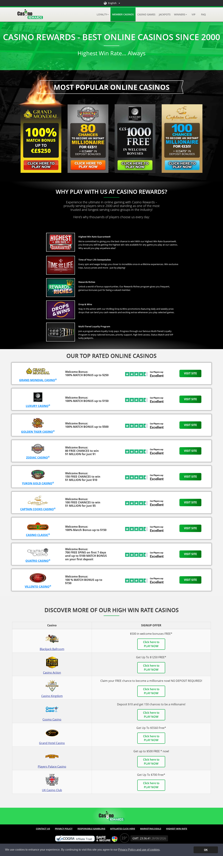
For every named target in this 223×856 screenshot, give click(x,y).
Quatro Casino (37, 561)
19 (123, 838)
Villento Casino (37, 587)
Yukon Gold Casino (37, 483)
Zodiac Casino (37, 457)
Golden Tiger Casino (37, 432)
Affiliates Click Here (122, 828)
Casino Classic (37, 535)
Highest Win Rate (176, 828)
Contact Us (43, 828)
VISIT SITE (190, 373)
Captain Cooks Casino (37, 509)
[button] (102, 14)
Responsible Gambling (91, 828)
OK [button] (206, 849)
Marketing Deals (150, 828)
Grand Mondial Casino (37, 380)
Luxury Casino (37, 406)
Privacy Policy (63, 828)
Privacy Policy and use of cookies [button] (139, 849)
